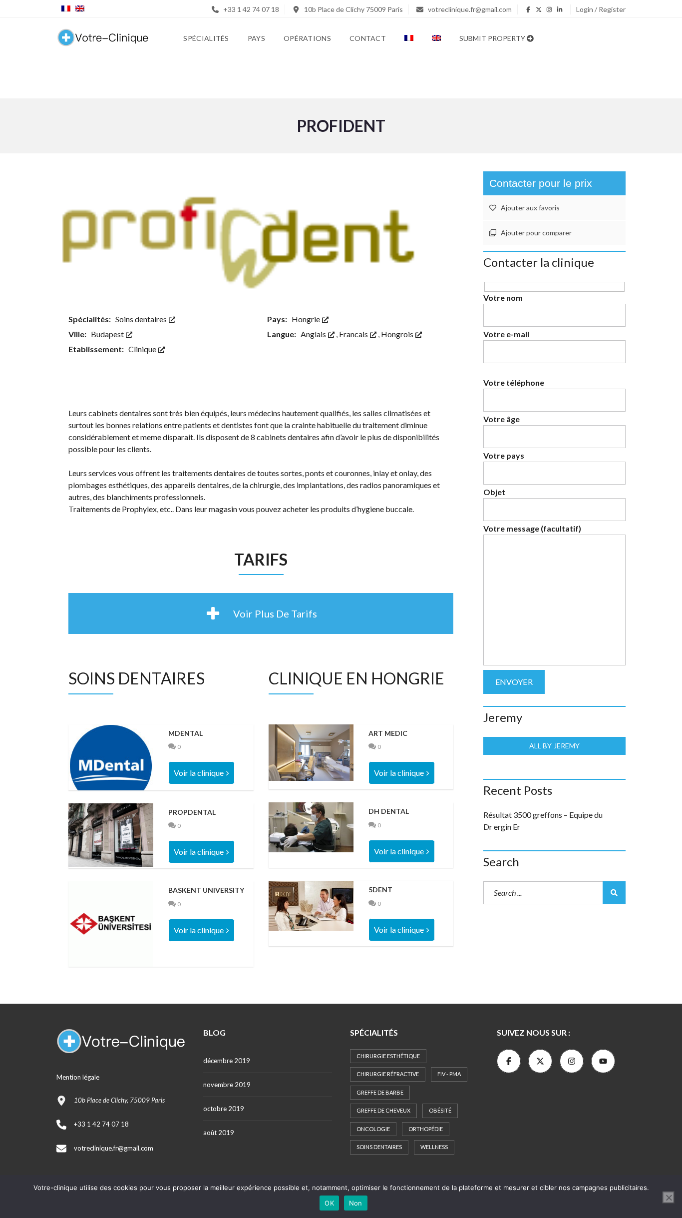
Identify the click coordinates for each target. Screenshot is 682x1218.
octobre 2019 (223, 1109)
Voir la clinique (199, 772)
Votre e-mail (506, 334)
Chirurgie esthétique (388, 1056)
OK (329, 1203)
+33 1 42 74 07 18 (250, 9)
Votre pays (503, 455)
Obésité (440, 1110)
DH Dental (388, 811)
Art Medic (387, 733)
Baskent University (206, 890)
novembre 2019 (227, 1085)
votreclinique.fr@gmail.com (469, 9)
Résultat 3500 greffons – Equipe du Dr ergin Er (543, 820)
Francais (354, 334)
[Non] (669, 1198)
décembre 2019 (226, 1061)
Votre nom (503, 297)
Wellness (434, 1147)
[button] (260, 613)
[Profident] (260, 230)
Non (355, 1203)
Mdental (185, 733)
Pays (256, 38)
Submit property (493, 38)
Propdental (192, 812)
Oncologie (373, 1129)
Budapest (108, 334)
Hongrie (307, 319)
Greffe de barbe (379, 1092)
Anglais (314, 334)
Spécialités (206, 38)
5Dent (380, 889)
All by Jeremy (554, 745)
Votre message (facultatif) (532, 528)
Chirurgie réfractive (387, 1074)
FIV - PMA (449, 1074)
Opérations (307, 38)
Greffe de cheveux (383, 1110)
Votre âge (501, 419)
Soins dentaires (141, 319)
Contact (367, 38)
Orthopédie (425, 1129)
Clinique (143, 349)
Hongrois (398, 334)
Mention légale (77, 1077)
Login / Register (601, 9)
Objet (494, 492)
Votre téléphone (513, 382)
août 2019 (218, 1133)
